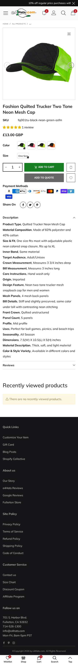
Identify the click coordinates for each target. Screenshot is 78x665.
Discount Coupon (13, 589)
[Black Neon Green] (21, 145)
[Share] (23, 205)
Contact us (9, 575)
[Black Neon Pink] (31, 145)
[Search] (63, 13)
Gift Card (8, 444)
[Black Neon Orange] (51, 145)
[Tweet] (30, 205)
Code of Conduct (13, 553)
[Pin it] (37, 205)
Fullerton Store (12, 502)
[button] (7, 65)
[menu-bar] (7, 13)
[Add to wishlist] (71, 177)
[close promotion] (73, 3)
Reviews (8, 365)
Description (10, 217)
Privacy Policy (11, 524)
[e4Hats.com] (25, 13)
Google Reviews (13, 495)
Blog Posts (9, 452)
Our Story (9, 481)
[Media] (69, 33)
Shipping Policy (12, 545)
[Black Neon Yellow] (41, 145)
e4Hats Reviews (13, 488)
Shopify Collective (14, 459)
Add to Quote (44, 177)
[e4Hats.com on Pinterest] (9, 643)
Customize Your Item (15, 437)
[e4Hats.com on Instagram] (14, 643)
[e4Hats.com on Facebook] (4, 643)
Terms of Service (13, 531)
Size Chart (9, 582)
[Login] (54, 13)
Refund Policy (11, 538)
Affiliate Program (13, 596)
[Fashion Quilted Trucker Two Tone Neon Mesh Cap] (39, 64)
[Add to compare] (71, 167)
